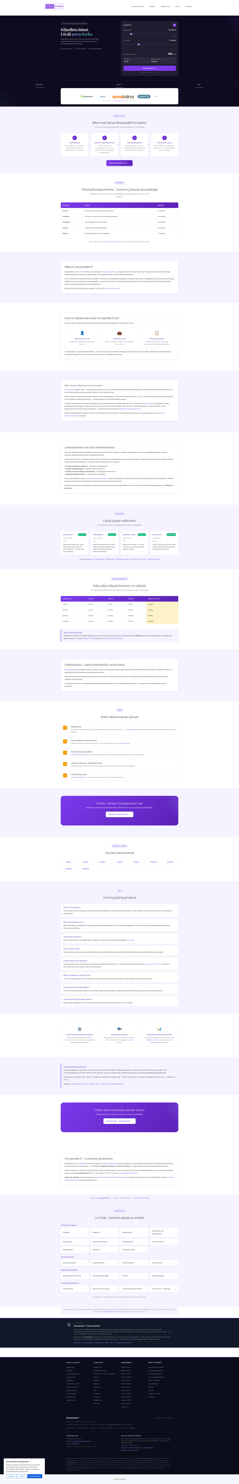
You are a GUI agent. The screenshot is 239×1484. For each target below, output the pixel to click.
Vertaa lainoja (69, 390)
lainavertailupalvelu (108, 272)
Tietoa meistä (93, 1428)
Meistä (177, 6)
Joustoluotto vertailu (109, 1374)
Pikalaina (152, 6)
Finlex (97, 1084)
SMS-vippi (97, 1387)
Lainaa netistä (125, 1403)
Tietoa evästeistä (71, 1428)
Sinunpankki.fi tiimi (103, 1198)
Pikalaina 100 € (125, 1367)
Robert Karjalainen (88, 1342)
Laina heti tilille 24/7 (137, 6)
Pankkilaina (97, 1393)
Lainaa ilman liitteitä (72, 1387)
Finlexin (126, 1177)
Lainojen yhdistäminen (78, 777)
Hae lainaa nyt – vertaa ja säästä (118, 1121)
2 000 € (102, 862)
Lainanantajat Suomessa (155, 1370)
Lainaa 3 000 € (125, 1380)
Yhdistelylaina (70, 670)
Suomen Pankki (88, 1084)
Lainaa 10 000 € (126, 1390)
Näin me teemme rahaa (111, 288)
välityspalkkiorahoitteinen (110, 1311)
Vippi (95, 1390)
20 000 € (170, 862)
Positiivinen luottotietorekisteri (112, 1084)
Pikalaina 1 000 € (126, 1374)
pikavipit (131, 729)
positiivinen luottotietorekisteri (96, 478)
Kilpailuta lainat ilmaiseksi (118, 814)
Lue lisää (131, 940)
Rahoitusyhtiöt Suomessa (156, 1367)
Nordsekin (80, 272)
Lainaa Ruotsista (71, 1393)
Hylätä (22, 1476)
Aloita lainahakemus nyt (118, 163)
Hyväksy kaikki (35, 1476)
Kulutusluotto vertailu (100, 1370)
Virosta (137, 409)
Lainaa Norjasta (71, 1397)
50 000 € (85, 869)
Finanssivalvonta (76, 1084)
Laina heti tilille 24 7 (152, 964)
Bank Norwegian (153, 1383)
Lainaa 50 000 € (126, 1400)
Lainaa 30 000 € (126, 1397)
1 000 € (85, 862)
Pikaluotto (97, 1377)
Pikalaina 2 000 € (126, 1377)
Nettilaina (96, 1397)
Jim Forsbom (77, 1342)
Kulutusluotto (99, 559)
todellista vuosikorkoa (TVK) (112, 638)
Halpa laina (69, 1370)
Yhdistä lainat (110, 559)
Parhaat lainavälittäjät (155, 1374)
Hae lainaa (188, 6)
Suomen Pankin (115, 1177)
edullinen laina (87, 638)
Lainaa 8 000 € (125, 1387)
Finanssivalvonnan (119, 100)
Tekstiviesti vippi (153, 559)
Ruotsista (123, 409)
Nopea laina (69, 1380)
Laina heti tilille (70, 1377)
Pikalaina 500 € (125, 1370)
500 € (68, 862)
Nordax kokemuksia (154, 1380)
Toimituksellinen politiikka (128, 1173)
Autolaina (142, 559)
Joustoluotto (133, 559)
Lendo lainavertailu (154, 1393)
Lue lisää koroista (124, 743)
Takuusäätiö (124, 1447)
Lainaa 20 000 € (126, 1393)
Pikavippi (96, 1383)
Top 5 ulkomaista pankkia (155, 1377)
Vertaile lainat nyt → (150, 68)
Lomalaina (151, 1397)
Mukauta (11, 1476)
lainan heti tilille (148, 403)
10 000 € (153, 862)
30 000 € (68, 869)
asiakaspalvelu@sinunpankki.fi (123, 1342)
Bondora (150, 1387)
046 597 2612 (128, 1424)
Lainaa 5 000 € (125, 1383)
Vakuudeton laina (122, 559)
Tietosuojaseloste (82, 1428)
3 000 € (119, 862)
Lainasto (150, 1390)
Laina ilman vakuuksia (72, 1383)
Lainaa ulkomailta (71, 1390)
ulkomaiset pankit (151, 1040)
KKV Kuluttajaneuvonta (136, 1447)
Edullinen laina (165, 6)
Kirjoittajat (132, 1428)
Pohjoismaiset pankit (77, 754)
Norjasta (130, 409)
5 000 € (136, 862)
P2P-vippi (96, 1403)
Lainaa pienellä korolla (73, 1374)
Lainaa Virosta (70, 1400)
